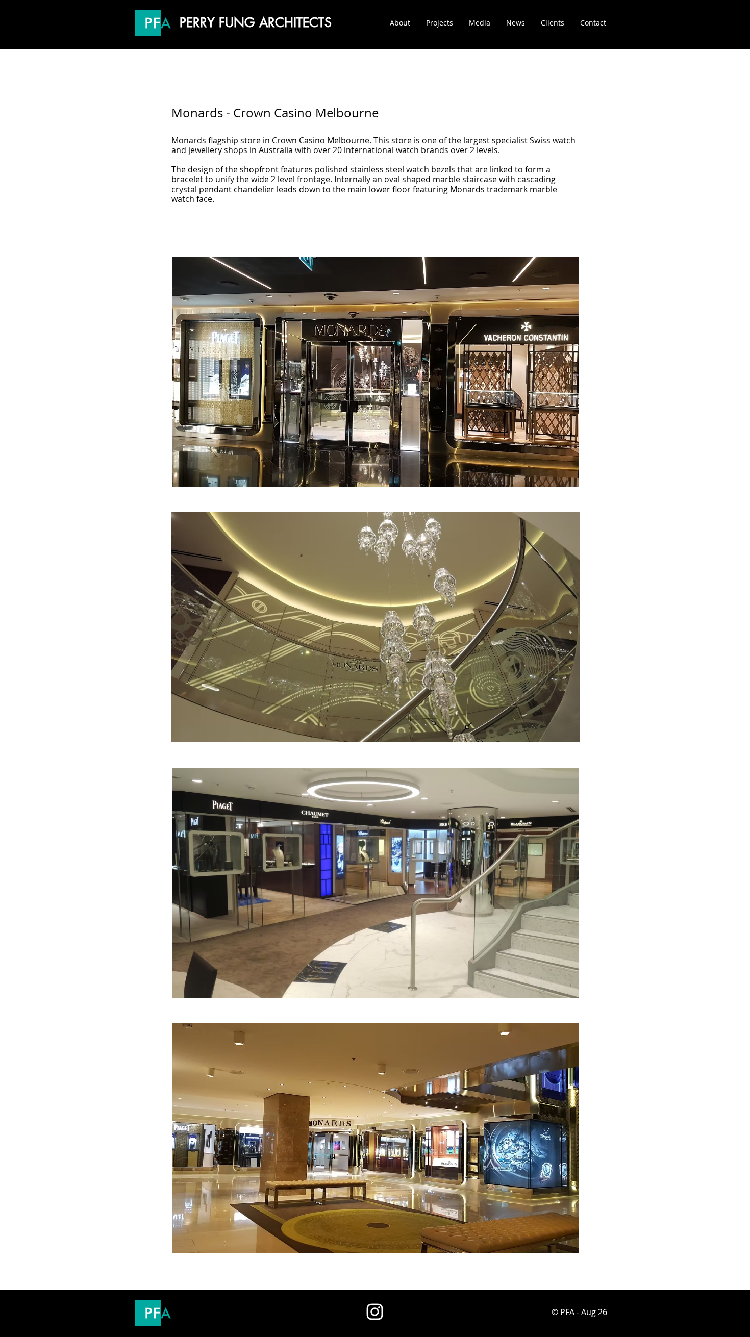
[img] (375, 372)
